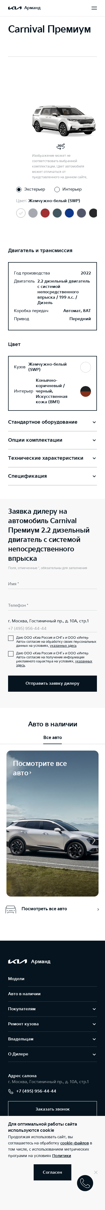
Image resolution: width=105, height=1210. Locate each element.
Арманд (32, 7)
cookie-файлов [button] (74, 1143)
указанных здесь (63, 646)
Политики (61, 1156)
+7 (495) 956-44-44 (27, 628)
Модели (16, 978)
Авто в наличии (24, 994)
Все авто (52, 737)
